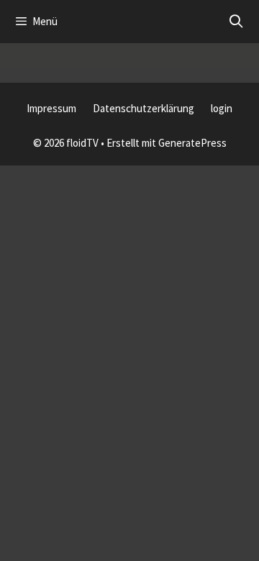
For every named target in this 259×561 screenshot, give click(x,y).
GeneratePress (192, 143)
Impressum (51, 108)
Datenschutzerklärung (143, 108)
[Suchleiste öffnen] (236, 21)
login (221, 108)
